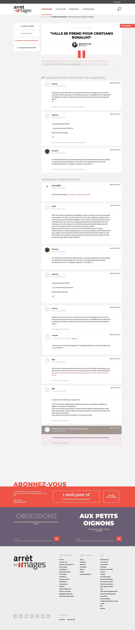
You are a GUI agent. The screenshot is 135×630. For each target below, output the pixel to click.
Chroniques (88, 9)
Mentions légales (105, 598)
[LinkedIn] (48, 618)
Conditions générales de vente (109, 601)
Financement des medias (66, 596)
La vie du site (104, 562)
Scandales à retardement (66, 564)
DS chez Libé (71, 619)
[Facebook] (15, 618)
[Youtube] (27, 618)
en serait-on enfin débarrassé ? (79, 194)
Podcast (102, 608)
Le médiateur (104, 564)
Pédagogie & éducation (66, 594)
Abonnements (104, 559)
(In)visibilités (63, 581)
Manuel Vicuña (85, 44)
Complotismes (63, 584)
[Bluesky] (21, 618)
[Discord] (43, 618)
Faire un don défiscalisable (108, 594)
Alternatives (62, 576)
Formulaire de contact (106, 581)
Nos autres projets (105, 576)
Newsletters (103, 596)
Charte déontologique (106, 579)
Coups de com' (63, 562)
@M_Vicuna (82, 45)
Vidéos (82, 572)
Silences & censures (65, 591)
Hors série (62, 619)
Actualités (61, 9)
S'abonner (126, 26)
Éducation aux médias (106, 569)
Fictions (61, 559)
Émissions (74, 9)
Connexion (117, 2)
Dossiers (82, 569)
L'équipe (102, 574)
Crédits (102, 603)
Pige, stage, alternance (106, 586)
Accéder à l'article (28, 26)
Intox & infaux (63, 567)
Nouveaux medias (64, 579)
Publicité (61, 586)
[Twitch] (38, 618)
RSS (101, 606)
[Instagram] (32, 618)
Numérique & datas (64, 572)
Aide (101, 589)
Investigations (63, 569)
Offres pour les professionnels (109, 591)
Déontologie (62, 574)
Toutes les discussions (106, 584)
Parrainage (103, 567)
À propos (102, 572)
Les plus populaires (85, 574)
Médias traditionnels (65, 589)
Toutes (82, 559)
